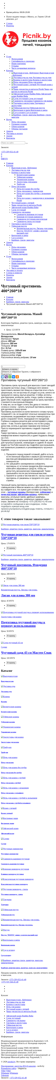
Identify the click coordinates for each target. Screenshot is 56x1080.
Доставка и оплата (14, 133)
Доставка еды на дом (41, 77)
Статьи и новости (14, 273)
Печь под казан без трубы (28, 189)
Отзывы (15, 66)
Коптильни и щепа (38, 110)
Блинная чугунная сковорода (29, 217)
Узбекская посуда (37, 108)
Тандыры (4, 905)
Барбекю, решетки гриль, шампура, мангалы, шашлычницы (24, 968)
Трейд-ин (21, 184)
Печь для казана (35, 82)
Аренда (9, 131)
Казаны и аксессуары (42, 80)
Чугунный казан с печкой (22, 203)
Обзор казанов (17, 126)
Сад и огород (31, 112)
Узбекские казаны (25, 177)
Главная (9, 163)
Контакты (10, 138)
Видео (9, 119)
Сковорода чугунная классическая (32, 219)
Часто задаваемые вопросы (23, 68)
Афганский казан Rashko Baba (24, 207)
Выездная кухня (7, 681)
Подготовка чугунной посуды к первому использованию (23, 624)
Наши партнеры (18, 63)
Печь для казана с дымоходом (30, 191)
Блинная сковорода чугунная (12, 874)
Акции (9, 136)
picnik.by (11, 1062)
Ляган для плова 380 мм (18, 595)
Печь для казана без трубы (11, 773)
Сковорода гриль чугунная (29, 221)
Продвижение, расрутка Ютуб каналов (18, 1066)
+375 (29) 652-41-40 (9, 152)
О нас (8, 56)
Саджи (3, 844)
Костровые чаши (7, 823)
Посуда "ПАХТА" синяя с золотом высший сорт (19, 935)
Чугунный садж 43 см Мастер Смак (26, 652)
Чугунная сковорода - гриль (12, 894)
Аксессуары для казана (27, 182)
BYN (4, 159)
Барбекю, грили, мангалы (22, 240)
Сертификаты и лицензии (23, 61)
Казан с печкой (7, 813)
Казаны (4, 702)
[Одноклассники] (17, 376)
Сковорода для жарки (42, 101)
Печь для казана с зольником (12, 793)
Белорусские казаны (26, 175)
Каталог (9, 70)
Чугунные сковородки (9, 854)
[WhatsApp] (9, 376)
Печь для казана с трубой (11, 783)
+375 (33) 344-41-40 (9, 982)
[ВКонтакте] (13, 376)
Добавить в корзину (10, 369)
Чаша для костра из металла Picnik (31, 90)
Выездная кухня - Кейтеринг (24, 168)
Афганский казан (7, 833)
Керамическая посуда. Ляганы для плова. (35, 228)
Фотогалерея (17, 59)
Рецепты (10, 26)
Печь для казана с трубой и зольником (15, 803)
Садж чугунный (35, 98)
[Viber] (6, 376)
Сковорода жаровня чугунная (30, 214)
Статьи (9, 23)
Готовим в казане (19, 124)
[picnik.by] (28, 50)
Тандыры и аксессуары (21, 224)
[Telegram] (2, 376)
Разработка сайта (8, 1068)
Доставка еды (6, 691)
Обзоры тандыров (19, 129)
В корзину (11, 548)
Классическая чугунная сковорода (14, 884)
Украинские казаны (25, 179)
